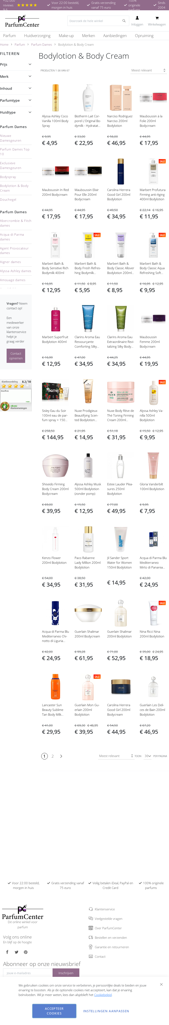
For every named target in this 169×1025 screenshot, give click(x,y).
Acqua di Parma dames (12, 236)
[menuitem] (11, 35)
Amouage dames (12, 280)
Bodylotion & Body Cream (14, 188)
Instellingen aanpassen (106, 1011)
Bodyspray (8, 177)
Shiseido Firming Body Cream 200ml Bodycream (55, 489)
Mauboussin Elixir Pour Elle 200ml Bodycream (87, 194)
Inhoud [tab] (6, 88)
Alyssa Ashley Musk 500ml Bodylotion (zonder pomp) (88, 489)
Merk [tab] (4, 76)
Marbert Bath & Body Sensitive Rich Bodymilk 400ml (55, 268)
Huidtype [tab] (8, 112)
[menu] (84, 35)
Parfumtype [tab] (10, 100)
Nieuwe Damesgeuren (10, 138)
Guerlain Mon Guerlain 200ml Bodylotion (87, 709)
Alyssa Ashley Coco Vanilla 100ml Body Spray (55, 121)
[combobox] (98, 21)
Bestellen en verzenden (111, 937)
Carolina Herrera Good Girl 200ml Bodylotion (118, 194)
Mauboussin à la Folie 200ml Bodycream (151, 121)
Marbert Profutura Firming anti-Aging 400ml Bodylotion (152, 194)
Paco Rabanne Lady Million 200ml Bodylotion (88, 562)
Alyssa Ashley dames (15, 271)
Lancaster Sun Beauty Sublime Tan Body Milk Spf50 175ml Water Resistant (55, 714)
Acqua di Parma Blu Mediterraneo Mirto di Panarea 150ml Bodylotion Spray (153, 567)
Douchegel (8, 199)
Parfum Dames (41, 44)
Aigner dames (10, 262)
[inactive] (16, 395)
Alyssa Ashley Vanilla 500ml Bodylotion (151, 415)
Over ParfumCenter (108, 928)
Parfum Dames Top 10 (15, 151)
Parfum (20, 44)
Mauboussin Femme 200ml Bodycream (150, 341)
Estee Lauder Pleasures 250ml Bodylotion (120, 489)
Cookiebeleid (103, 995)
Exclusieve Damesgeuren (10, 165)
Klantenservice (105, 909)
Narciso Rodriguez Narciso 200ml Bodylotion (120, 121)
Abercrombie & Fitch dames (16, 223)
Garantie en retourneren (112, 947)
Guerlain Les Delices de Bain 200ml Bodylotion (152, 709)
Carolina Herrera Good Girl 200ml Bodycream (118, 709)
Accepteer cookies (54, 1010)
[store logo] (22, 21)
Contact (100, 956)
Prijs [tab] (3, 64)
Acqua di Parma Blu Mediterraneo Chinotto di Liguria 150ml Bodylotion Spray (55, 640)
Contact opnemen (16, 355)
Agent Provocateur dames (14, 250)
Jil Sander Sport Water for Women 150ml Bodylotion (119, 562)
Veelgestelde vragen (108, 919)
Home (4, 44)
